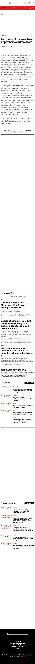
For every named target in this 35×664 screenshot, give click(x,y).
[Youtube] (19, 659)
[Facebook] (9, 659)
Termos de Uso (17, 645)
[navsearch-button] (33, 3)
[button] (1, 49)
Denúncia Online (17, 646)
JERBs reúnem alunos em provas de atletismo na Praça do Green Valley (23, 539)
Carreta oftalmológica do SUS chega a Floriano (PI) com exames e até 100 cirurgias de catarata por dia (16, 325)
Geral (2, 345)
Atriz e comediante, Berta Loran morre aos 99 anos (23, 406)
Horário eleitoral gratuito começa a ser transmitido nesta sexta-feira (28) (23, 547)
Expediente (17, 641)
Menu (2, 3)
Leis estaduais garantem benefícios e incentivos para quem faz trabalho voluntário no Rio (17, 352)
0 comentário (19, 47)
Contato (17, 648)
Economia (15, 386)
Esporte (3, 299)
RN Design (22, 656)
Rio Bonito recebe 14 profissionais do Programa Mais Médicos (23, 399)
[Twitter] (16, 659)
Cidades (4, 35)
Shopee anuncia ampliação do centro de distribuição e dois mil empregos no (23, 390)
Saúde (2, 318)
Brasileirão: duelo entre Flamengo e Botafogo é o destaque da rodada (13, 305)
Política (15, 543)
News (14, 403)
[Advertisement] (17, 212)
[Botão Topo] (25, 659)
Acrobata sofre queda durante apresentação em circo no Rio (22, 413)
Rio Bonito (15, 395)
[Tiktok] (22, 659)
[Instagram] (12, 659)
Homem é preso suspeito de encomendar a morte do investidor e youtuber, (22, 421)
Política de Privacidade (17, 643)
